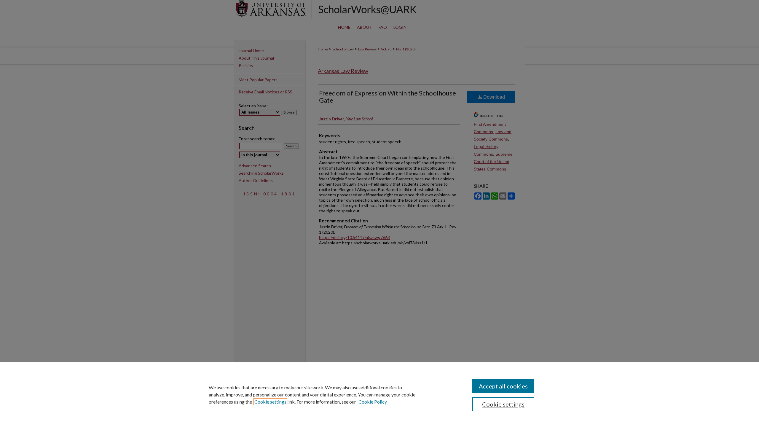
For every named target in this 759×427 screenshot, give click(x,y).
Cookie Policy (372, 401)
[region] (379, 394)
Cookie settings (270, 401)
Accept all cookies (503, 386)
